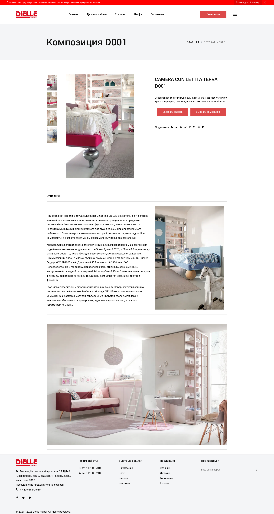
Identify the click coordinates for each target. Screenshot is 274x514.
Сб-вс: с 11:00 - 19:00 (90, 473)
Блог (121, 473)
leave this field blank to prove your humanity (204, 472)
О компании (126, 468)
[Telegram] (185, 127)
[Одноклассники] (181, 127)
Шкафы (164, 483)
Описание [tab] (53, 195)
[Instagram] (30, 498)
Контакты (124, 483)
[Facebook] (23, 498)
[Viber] (194, 127)
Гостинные (166, 478)
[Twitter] (17, 498)
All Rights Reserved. (59, 511)
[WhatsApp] (199, 127)
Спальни (165, 468)
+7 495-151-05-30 (30, 489)
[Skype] (203, 127)
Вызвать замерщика (208, 111)
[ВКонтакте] (176, 127)
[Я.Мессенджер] (172, 127)
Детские (165, 473)
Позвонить (213, 14)
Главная (193, 42)
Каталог (123, 478)
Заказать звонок (173, 111)
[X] (190, 127)
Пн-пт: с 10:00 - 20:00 (90, 468)
